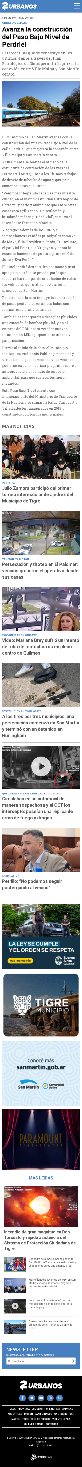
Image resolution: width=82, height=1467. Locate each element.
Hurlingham (52, 1409)
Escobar (37, 1409)
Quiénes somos (34, 1424)
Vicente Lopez (61, 1419)
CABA (12, 1409)
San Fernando (43, 1414)
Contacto (51, 1424)
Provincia (23, 1409)
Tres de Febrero (40, 1419)
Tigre (25, 1419)
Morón (28, 1414)
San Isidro (60, 1414)
